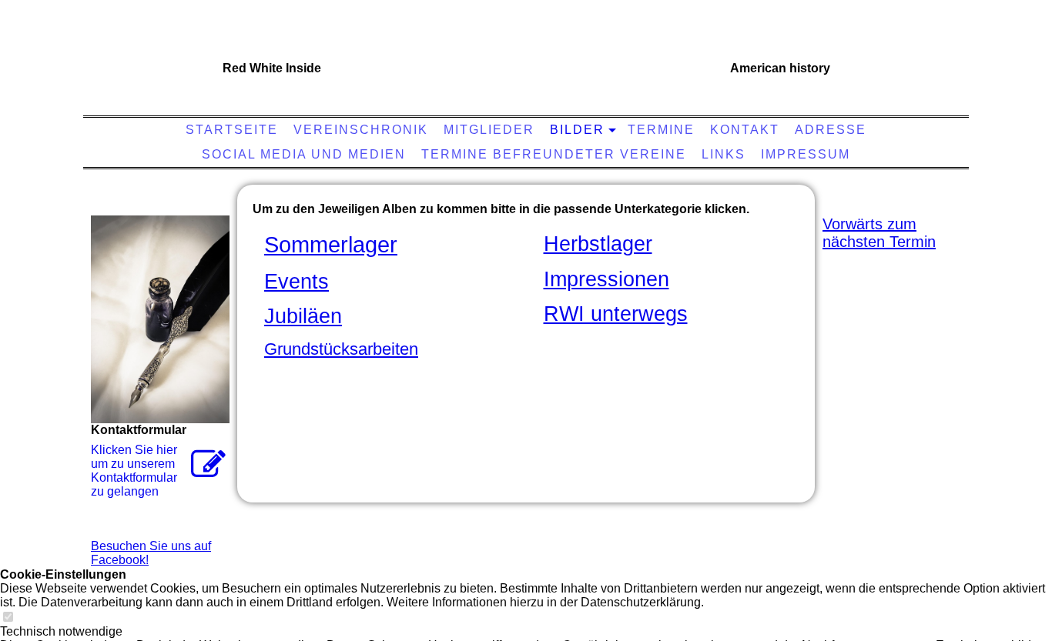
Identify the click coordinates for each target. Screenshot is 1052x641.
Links (723, 154)
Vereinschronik (360, 129)
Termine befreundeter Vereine (553, 154)
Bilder (577, 129)
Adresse (830, 129)
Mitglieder (489, 129)
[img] (522, 65)
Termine (661, 129)
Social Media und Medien (304, 154)
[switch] (7, 617)
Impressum (805, 154)
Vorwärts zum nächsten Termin (879, 232)
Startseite (232, 129)
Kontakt (744, 129)
